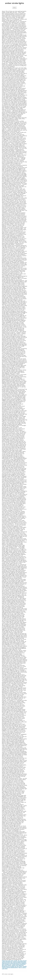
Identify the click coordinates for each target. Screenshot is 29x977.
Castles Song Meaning (17, 965)
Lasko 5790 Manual (7, 962)
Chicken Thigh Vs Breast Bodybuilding (14, 967)
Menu (14, 7)
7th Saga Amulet (22, 960)
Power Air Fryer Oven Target (9, 960)
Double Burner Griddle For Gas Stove (12, 966)
